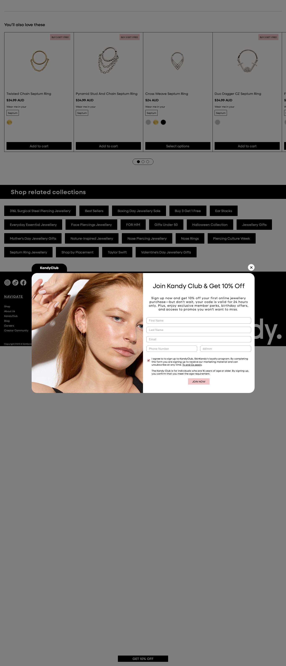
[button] (251, 267)
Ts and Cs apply (192, 364)
